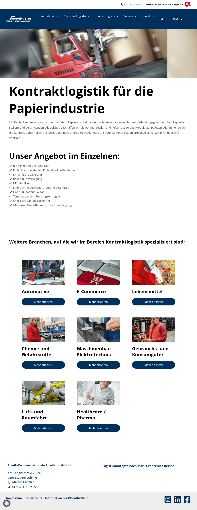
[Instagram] (168, 499)
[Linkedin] (177, 499)
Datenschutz (33, 498)
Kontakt (147, 16)
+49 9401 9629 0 (133, 4)
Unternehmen (47, 16)
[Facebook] (187, 499)
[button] (57, 16)
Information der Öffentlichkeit (66, 498)
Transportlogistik (75, 16)
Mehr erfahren (43, 302)
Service (128, 16)
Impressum (14, 498)
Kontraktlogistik (105, 16)
